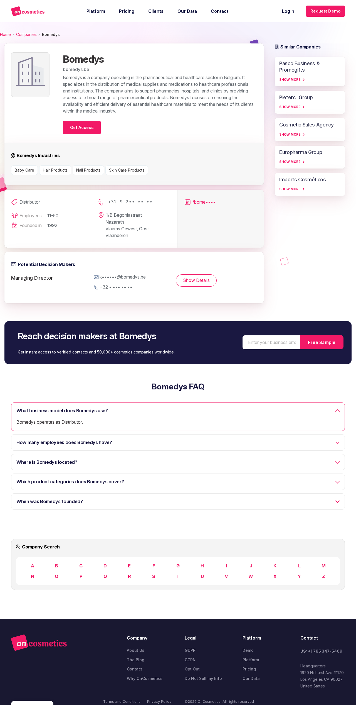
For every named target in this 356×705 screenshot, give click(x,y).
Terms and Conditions (121, 701)
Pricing (249, 669)
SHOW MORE (289, 80)
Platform (251, 659)
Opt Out (192, 669)
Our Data (251, 678)
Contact (134, 669)
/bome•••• (204, 202)
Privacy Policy (159, 701)
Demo (248, 650)
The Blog (135, 659)
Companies (26, 34)
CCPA (190, 659)
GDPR (190, 650)
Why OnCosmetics (144, 678)
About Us (135, 650)
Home (5, 34)
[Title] (27, 11)
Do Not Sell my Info (203, 678)
